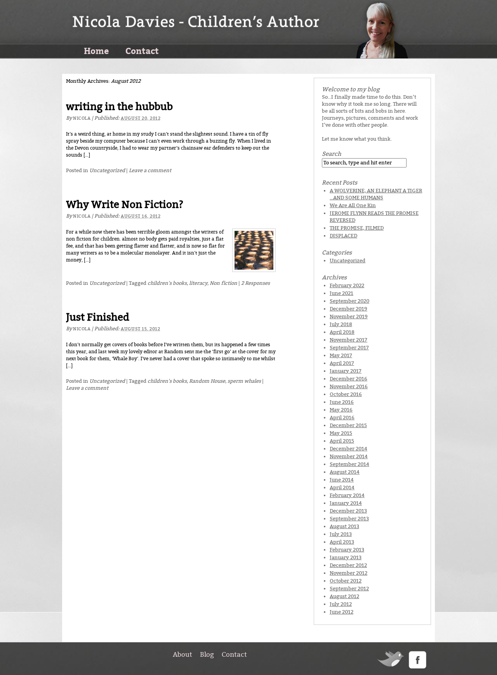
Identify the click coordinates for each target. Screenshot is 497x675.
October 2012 (345, 581)
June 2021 (341, 293)
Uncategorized (107, 170)
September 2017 (349, 348)
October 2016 (346, 394)
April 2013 (342, 542)
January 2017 (345, 371)
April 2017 (342, 363)
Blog (207, 654)
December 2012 (348, 565)
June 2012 (341, 612)
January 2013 (345, 557)
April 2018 (342, 332)
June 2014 (342, 480)
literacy (198, 283)
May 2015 (341, 433)
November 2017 (348, 340)
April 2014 (342, 487)
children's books (167, 283)
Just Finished (97, 317)
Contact (142, 50)
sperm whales (244, 381)
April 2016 (342, 417)
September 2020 (349, 301)
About (182, 654)
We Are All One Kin (353, 205)
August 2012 (344, 596)
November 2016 (349, 386)
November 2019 (349, 316)
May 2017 (341, 355)
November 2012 (348, 573)
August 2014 (345, 472)
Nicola (81, 118)
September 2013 (349, 519)
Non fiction (223, 283)
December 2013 (348, 511)
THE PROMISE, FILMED (357, 228)
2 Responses (255, 283)
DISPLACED (343, 236)
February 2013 (347, 550)
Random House (207, 381)
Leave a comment (150, 170)
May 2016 (341, 410)
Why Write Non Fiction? (125, 205)
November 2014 (349, 456)
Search (331, 153)
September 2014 (349, 464)
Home (96, 50)
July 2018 (341, 324)
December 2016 (348, 379)
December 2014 (348, 449)
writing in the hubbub (119, 107)
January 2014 (346, 503)
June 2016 (342, 402)
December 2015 (348, 425)
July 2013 (341, 534)
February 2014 (347, 495)
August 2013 (344, 526)
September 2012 (349, 588)
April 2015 (342, 441)
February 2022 (347, 285)
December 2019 (348, 309)
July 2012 (341, 604)
